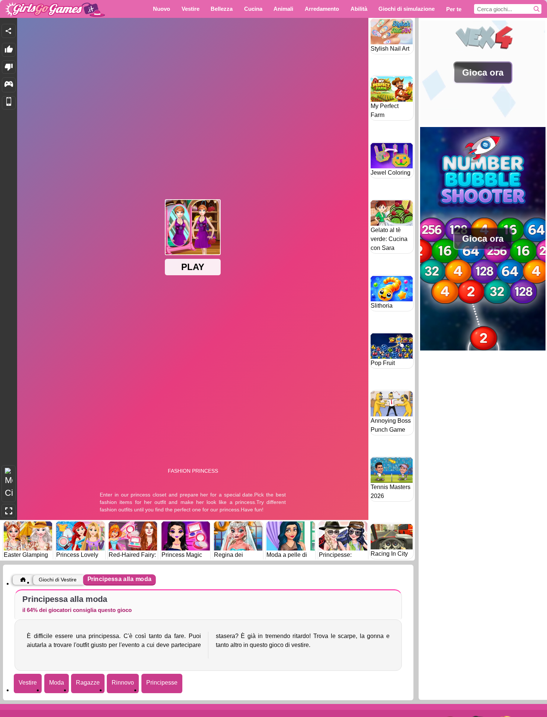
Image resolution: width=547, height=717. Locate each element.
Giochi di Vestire (58, 580)
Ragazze (88, 682)
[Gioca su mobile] (9, 103)
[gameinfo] (9, 84)
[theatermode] (8, 483)
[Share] (8, 31)
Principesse (161, 682)
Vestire (28, 682)
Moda (56, 682)
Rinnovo (123, 682)
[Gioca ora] (483, 123)
